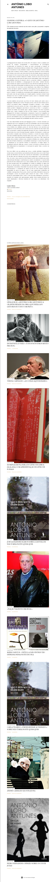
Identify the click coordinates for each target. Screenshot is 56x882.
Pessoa (10, 189)
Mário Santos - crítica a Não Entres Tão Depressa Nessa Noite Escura (26, 653)
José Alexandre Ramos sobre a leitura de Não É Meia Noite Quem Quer (26, 543)
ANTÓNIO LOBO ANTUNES (21, 6)
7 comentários (15, 348)
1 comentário (14, 657)
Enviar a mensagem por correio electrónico (21, 196)
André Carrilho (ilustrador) (21, 791)
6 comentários (15, 611)
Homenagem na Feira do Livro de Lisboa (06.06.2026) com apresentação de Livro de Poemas (26, 467)
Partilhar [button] (9, 196)
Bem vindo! (14, 10)
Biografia (22, 10)
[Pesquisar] (48, 4)
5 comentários (15, 546)
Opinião (11, 198)
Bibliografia (30, 10)
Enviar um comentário (17, 309)
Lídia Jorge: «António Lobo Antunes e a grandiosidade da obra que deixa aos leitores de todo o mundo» (25, 304)
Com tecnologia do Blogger (29, 877)
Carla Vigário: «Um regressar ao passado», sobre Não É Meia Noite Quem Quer (27, 728)
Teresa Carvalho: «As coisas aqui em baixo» (27, 381)
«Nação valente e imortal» (20, 609)
